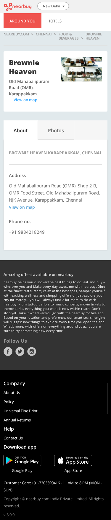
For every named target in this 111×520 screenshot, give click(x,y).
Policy (9, 401)
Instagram (31, 351)
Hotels (54, 21)
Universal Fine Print (21, 410)
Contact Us (13, 438)
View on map (25, 99)
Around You (22, 21)
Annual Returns (17, 420)
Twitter (19, 351)
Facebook (8, 351)
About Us (12, 392)
